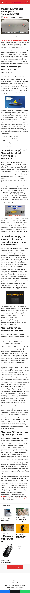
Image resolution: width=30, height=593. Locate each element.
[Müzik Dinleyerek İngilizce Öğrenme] (22, 528)
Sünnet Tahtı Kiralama (14, 581)
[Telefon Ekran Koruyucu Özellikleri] (7, 550)
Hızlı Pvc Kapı (15, 582)
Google (3, 496)
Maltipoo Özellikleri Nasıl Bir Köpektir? (21, 520)
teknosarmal (7, 17)
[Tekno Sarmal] (15, 2)
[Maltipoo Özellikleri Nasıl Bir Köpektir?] (22, 512)
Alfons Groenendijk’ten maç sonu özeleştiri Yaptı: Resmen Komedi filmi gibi (7, 538)
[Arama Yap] (28, 2)
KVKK (20, 590)
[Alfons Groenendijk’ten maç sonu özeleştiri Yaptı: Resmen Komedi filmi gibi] (7, 528)
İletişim (23, 585)
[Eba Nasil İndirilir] (7, 512)
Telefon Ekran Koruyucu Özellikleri (6, 561)
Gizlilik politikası (11, 587)
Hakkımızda (18, 585)
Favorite (3, 39)
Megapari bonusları (21, 548)
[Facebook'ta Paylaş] (5, 591)
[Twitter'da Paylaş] (15, 591)
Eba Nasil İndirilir (5, 520)
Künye (12, 585)
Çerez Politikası (19, 587)
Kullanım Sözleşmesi (13, 590)
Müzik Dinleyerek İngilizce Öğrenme (21, 536)
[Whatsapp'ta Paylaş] (25, 591)
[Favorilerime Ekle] (8, 36)
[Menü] (2, 2)
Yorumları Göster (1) (14, 567)
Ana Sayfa (7, 585)
